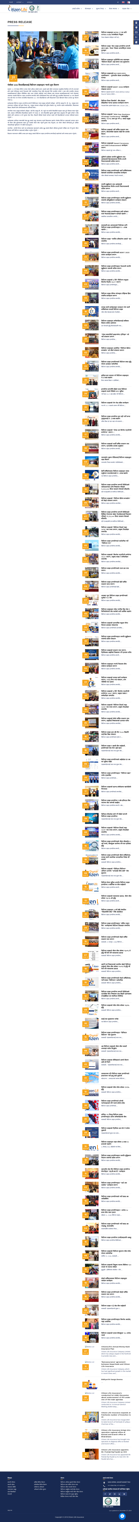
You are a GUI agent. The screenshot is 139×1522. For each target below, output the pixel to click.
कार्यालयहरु (29, 2)
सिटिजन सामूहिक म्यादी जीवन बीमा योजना (72, 1492)
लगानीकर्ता (18, 2)
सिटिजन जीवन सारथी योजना (68, 1487)
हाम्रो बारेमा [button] (76, 9)
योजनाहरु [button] (88, 9)
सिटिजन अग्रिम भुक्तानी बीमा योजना (70, 1482)
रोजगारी (11, 2)
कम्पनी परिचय (11, 1482)
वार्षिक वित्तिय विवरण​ (39, 1482)
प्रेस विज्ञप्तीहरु (12, 1492)
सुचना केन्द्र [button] (100, 9)
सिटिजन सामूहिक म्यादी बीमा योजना (70, 1489)
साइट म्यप (10, 1510)
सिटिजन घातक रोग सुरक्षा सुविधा (69, 1494)
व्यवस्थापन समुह (12, 1489)
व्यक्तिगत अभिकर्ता (39, 1487)
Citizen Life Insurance (76, 1517)
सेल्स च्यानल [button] (113, 9)
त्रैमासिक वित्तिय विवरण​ (40, 1484)
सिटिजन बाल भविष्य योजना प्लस (69, 1484)
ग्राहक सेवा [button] (125, 9)
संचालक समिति (12, 1487)
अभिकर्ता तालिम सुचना (40, 1489)
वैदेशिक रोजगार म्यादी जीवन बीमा (69, 1496)
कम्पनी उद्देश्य (11, 1484)
